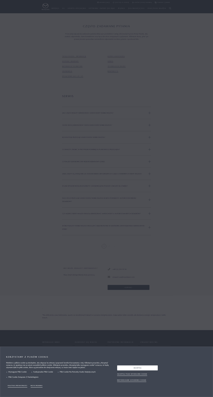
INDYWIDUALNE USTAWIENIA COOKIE (131, 380)
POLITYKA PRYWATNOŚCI (17, 385)
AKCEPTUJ (137, 368)
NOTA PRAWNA (36, 385)
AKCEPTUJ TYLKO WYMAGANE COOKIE (132, 374)
